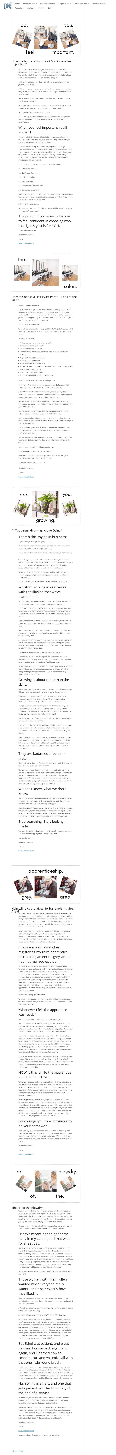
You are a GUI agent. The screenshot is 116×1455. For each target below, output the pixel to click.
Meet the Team (98, 4)
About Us (18, 8)
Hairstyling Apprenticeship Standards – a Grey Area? (43, 909)
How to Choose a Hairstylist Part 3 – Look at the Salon (44, 298)
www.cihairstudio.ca (26, 243)
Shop (41, 8)
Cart (49, 8)
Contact (30, 8)
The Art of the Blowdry (27, 1208)
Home (17, 4)
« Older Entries (17, 1451)
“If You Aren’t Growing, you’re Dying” (37, 530)
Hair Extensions (29, 4)
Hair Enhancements (47, 4)
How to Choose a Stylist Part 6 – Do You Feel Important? (42, 62)
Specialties (64, 4)
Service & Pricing (80, 4)
